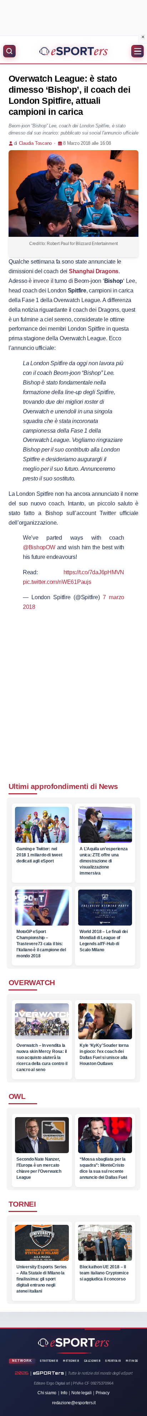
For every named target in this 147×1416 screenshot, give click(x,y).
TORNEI (22, 1204)
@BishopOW (39, 547)
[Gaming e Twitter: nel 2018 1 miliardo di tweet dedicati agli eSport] (42, 825)
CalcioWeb (92, 1361)
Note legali (81, 1392)
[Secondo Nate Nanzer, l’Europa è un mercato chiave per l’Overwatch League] (42, 1137)
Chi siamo (46, 1392)
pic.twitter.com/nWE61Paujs (57, 582)
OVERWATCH (32, 982)
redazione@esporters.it (74, 1402)
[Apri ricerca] (9, 51)
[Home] (73, 51)
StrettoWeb (49, 1361)
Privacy (102, 1392)
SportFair (113, 1361)
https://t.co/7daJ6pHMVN (94, 572)
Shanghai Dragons (93, 271)
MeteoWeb (71, 1361)
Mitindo (132, 1361)
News (108, 786)
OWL (17, 1096)
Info (64, 1392)
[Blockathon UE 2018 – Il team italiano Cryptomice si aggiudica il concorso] (105, 1244)
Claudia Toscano (35, 143)
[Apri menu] (137, 51)
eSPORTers (48, 1373)
